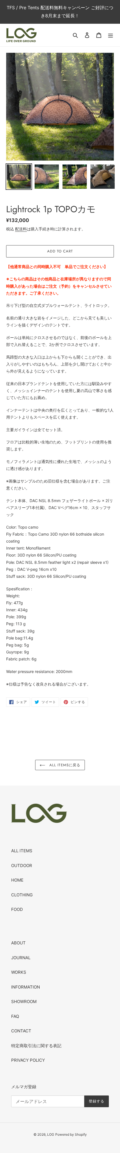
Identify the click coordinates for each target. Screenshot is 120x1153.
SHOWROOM (24, 1001)
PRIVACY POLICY (28, 1060)
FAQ (15, 1016)
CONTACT (21, 1030)
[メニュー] (110, 35)
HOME (17, 880)
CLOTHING (22, 894)
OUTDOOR (21, 865)
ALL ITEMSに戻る (64, 765)
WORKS (18, 972)
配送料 (21, 228)
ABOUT (18, 943)
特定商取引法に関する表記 (36, 1045)
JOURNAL (20, 957)
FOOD (17, 909)
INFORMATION (25, 987)
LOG (50, 1134)
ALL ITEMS (21, 850)
